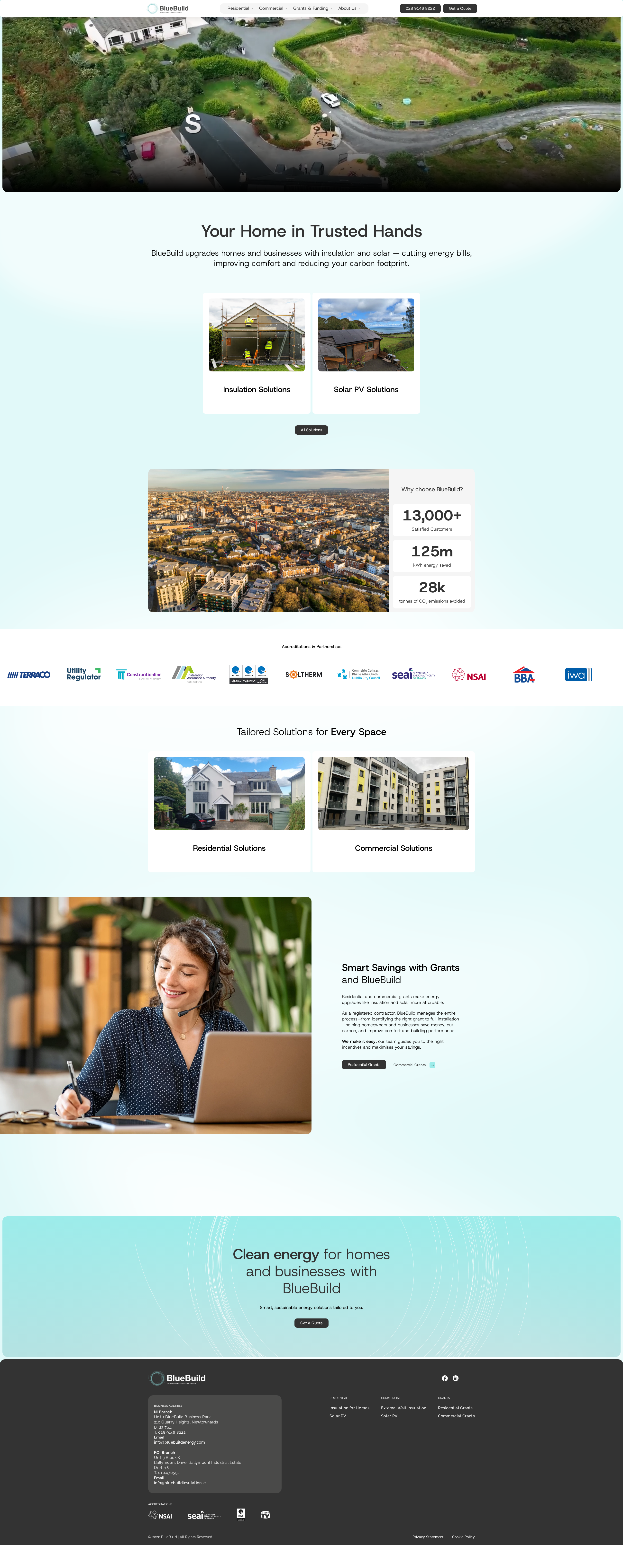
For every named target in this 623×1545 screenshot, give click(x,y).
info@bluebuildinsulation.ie (180, 1483)
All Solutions (311, 429)
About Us (347, 8)
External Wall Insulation (403, 1408)
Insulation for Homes (349, 1408)
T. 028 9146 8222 (170, 1432)
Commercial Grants (456, 1416)
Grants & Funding (310, 8)
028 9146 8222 (420, 8)
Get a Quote (460, 8)
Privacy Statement (427, 1537)
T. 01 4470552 (167, 1472)
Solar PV (338, 1416)
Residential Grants (364, 1064)
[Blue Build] (167, 9)
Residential (238, 8)
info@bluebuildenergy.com (179, 1442)
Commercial (271, 8)
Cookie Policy (463, 1537)
